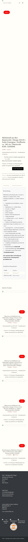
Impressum (5, 490)
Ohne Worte (9, 175)
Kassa (3, 481)
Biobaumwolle (7, 179)
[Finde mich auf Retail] (21, 521)
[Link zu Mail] (23, 540)
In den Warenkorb (17, 168)
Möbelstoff (13, 179)
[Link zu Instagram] (18, 540)
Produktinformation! (9, 252)
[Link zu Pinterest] (20, 540)
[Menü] (19, 3)
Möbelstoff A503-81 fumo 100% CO (18, 175)
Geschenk (9, 177)
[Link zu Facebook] (16, 540)
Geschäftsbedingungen (8, 492)
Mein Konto (5, 482)
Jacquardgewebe (15, 177)
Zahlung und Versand (7, 477)
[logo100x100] (11, 3)
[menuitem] (20, 3)
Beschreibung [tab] (6, 185)
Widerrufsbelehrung (7, 496)
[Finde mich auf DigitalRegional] (13, 521)
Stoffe (3, 179)
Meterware (21, 177)
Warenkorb (5, 479)
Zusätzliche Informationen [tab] (17, 185)
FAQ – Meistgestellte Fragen (9, 475)
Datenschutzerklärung (7, 494)
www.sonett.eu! (20, 248)
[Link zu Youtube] (25, 540)
